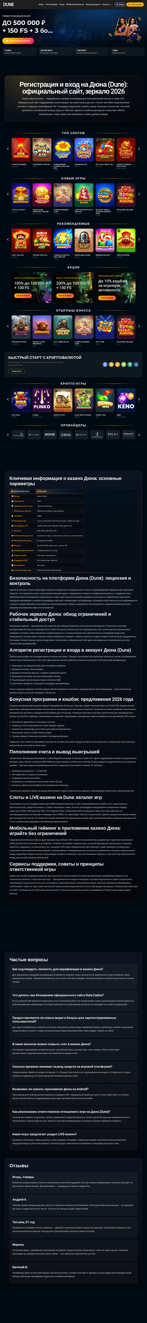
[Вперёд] (139, 148)
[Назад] (8, 148)
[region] (73, 154)
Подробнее (16, 371)
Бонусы (106, 4)
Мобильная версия (75, 4)
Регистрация (52, 4)
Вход (62, 4)
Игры (41, 4)
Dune (8, 4)
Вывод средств (93, 4)
